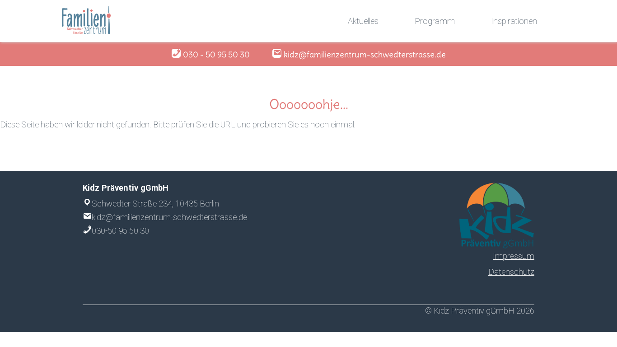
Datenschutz (511, 272)
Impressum (513, 256)
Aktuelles (363, 21)
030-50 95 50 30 (120, 230)
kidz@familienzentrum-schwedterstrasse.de (169, 217)
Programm (435, 21)
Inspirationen (514, 21)
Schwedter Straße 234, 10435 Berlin (155, 203)
